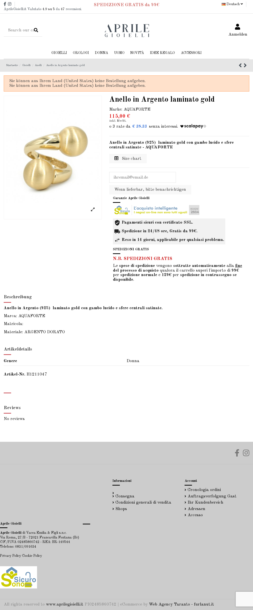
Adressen (196, 509)
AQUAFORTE (137, 109)
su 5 (48, 9)
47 (63, 9)
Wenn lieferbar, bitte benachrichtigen (150, 190)
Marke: (115, 109)
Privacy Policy (10, 556)
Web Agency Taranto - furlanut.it (181, 604)
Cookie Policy (32, 556)
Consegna (124, 496)
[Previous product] (241, 66)
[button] (101, 53)
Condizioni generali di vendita (143, 502)
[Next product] (245, 66)
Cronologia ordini (204, 490)
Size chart (131, 159)
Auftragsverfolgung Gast (212, 496)
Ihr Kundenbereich (205, 502)
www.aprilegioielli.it (64, 604)
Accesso (195, 515)
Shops (121, 509)
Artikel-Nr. (14, 374)
